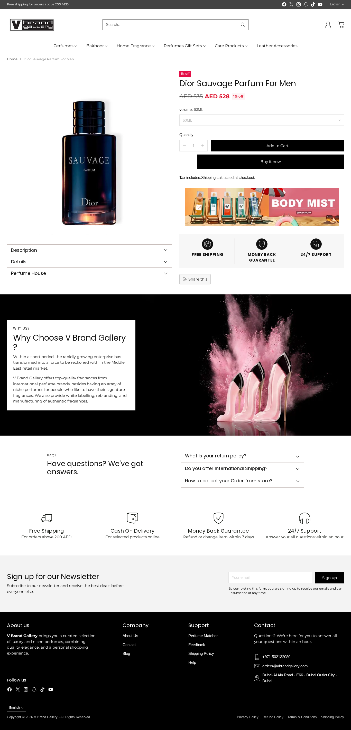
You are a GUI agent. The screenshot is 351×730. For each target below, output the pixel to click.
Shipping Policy (201, 653)
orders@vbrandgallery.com (285, 666)
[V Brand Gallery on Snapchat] (305, 5)
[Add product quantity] (202, 145)
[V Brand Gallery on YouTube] (320, 5)
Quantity (186, 134)
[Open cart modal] (341, 25)
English (335, 4)
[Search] (242, 24)
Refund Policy (273, 717)
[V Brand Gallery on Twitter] (291, 5)
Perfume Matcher (203, 635)
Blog (126, 653)
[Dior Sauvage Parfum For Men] (89, 153)
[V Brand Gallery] (32, 24)
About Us (130, 635)
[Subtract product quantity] (184, 145)
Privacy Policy (247, 717)
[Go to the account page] (328, 25)
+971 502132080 (276, 657)
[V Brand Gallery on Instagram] (298, 5)
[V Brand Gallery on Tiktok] (313, 5)
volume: (191, 109)
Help (192, 662)
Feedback (196, 644)
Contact (129, 644)
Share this (197, 278)
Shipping (208, 177)
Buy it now (271, 161)
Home (12, 59)
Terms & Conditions (302, 717)
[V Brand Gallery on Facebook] (284, 5)
